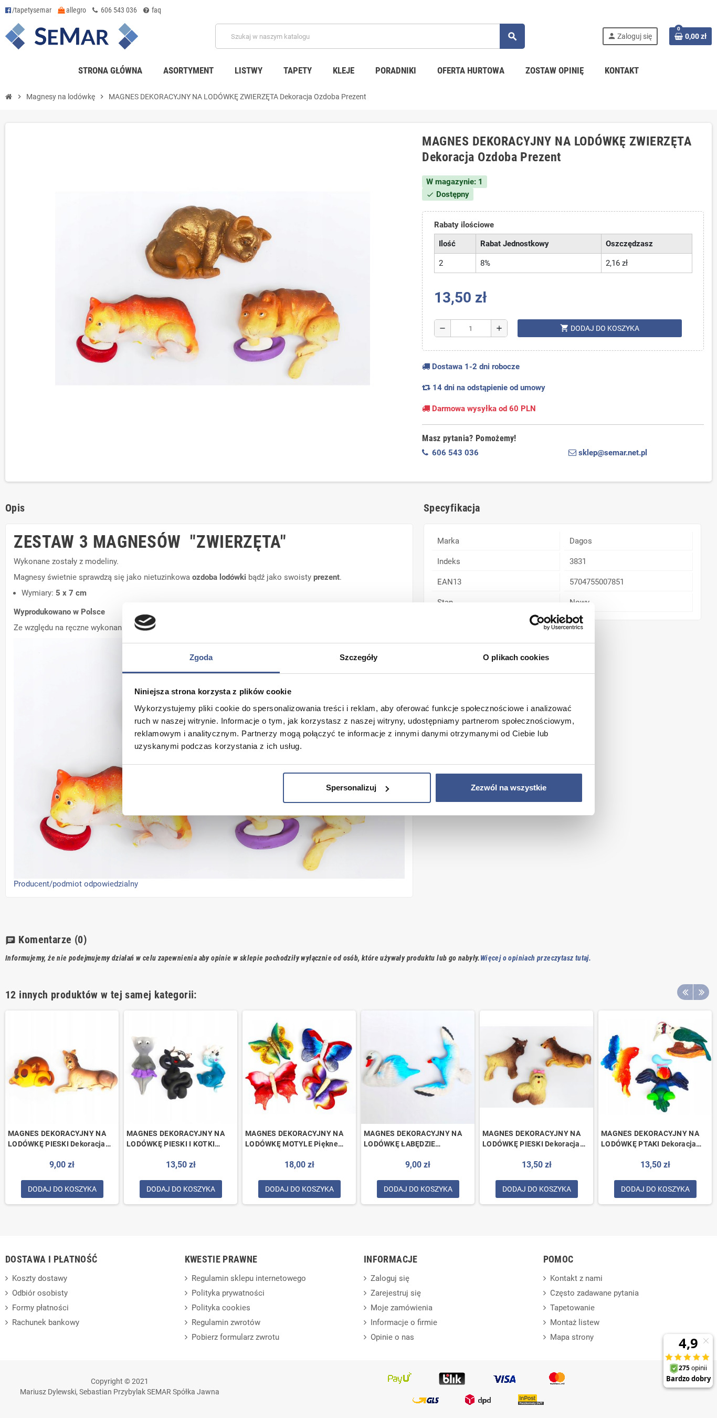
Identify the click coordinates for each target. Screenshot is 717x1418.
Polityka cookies (221, 1307)
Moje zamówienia (402, 1307)
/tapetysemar (31, 10)
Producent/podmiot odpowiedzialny (76, 884)
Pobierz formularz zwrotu (235, 1337)
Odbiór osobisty (40, 1293)
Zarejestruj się (396, 1293)
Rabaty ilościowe (464, 225)
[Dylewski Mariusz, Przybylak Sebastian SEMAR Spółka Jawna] (71, 35)
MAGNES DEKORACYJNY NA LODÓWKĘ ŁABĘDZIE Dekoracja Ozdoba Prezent (413, 1139)
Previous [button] (685, 992)
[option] (62, 1107)
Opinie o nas (392, 1337)
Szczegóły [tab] (359, 657)
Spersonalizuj (351, 787)
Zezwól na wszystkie (508, 787)
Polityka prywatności (228, 1293)
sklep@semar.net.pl (611, 452)
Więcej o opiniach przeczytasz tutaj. (535, 958)
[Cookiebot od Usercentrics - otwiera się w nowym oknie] (537, 623)
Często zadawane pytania (594, 1293)
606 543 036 (118, 10)
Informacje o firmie (404, 1322)
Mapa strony (572, 1337)
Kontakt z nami (576, 1278)
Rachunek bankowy (45, 1322)
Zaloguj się (390, 1278)
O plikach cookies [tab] (516, 657)
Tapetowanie (572, 1307)
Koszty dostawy (39, 1278)
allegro (75, 10)
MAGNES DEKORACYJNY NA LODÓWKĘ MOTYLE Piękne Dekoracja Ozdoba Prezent (294, 1139)
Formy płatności (40, 1307)
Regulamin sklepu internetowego (249, 1278)
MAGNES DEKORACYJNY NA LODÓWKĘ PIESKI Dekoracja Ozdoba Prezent (57, 1139)
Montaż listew (574, 1322)
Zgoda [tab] (201, 657)
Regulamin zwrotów (226, 1322)
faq (155, 10)
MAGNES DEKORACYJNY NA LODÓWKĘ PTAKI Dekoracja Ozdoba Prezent (650, 1139)
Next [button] (701, 992)
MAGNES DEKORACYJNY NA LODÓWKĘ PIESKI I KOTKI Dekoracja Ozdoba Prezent (175, 1139)
